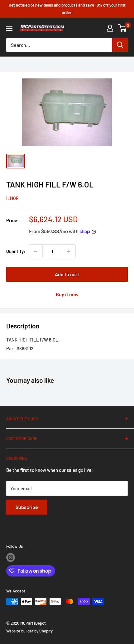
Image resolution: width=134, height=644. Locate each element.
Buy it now (67, 294)
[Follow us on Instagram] (10, 557)
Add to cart (67, 274)
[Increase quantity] (68, 251)
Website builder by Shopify (29, 630)
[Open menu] (9, 28)
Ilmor (12, 198)
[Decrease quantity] (35, 251)
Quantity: (15, 251)
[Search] (120, 45)
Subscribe (27, 507)
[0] (123, 28)
